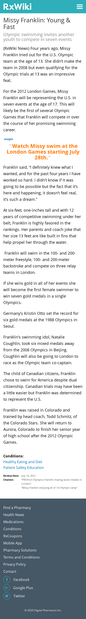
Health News (13, 514)
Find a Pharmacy (17, 507)
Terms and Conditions (21, 557)
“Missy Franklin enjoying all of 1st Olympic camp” (49, 487)
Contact (9, 571)
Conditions (12, 528)
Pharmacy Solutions (20, 550)
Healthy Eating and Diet (22, 461)
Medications (13, 521)
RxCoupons (12, 536)
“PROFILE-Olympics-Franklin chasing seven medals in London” (51, 481)
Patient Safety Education (23, 467)
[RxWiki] (17, 6)
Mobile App (12, 543)
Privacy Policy (14, 564)
